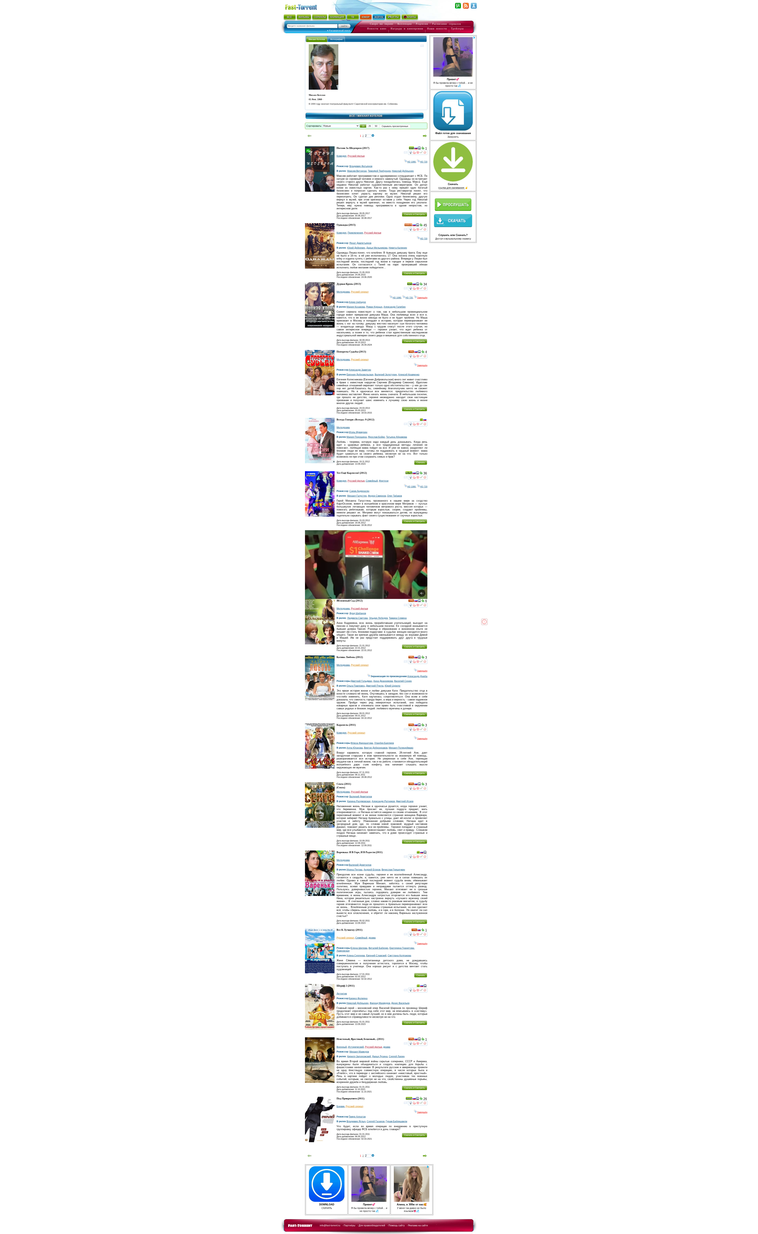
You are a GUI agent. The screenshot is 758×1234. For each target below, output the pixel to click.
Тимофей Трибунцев (379, 171)
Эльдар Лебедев (378, 618)
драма (372, 937)
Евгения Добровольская (360, 374)
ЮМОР (366, 17)
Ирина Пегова (354, 869)
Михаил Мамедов (359, 1051)
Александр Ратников (383, 801)
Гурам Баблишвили (396, 1121)
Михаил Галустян (357, 495)
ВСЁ (289, 17)
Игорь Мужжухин (358, 432)
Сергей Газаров (376, 1121)
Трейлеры (457, 28)
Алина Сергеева (356, 955)
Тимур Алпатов (357, 1116)
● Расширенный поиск (338, 30)
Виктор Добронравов (375, 747)
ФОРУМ (378, 17)
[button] (363, 126)
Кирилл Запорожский (359, 1056)
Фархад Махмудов (380, 1003)
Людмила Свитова (357, 618)
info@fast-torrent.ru (330, 1225)
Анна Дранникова (383, 681)
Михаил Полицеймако (401, 747)
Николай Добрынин (403, 171)
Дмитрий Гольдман (361, 681)
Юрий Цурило (392, 685)
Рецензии (422, 24)
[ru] (416, 148)
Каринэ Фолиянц (358, 998)
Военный (342, 1047)
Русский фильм (356, 156)
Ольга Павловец (356, 685)
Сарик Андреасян (359, 491)
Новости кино (377, 28)
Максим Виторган (357, 171)
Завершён (422, 297)
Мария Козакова (356, 306)
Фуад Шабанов (357, 613)
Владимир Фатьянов (360, 166)
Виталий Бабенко (378, 948)
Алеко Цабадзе (357, 302)
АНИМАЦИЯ (337, 17)
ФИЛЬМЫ (303, 17)
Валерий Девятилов (360, 796)
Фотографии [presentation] (336, 39)
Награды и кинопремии (407, 28)
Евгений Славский (376, 955)
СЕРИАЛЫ (320, 17)
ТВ (352, 17)
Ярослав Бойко (376, 437)
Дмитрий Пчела (375, 685)
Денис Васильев (400, 1003)
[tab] (316, 39)
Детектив (342, 993)
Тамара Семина (398, 618)
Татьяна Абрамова (396, 437)
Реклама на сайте (418, 1225)
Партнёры (349, 1225)
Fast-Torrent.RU (305, 6)
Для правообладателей (372, 1225)
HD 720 (423, 162)
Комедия (341, 156)
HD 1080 (411, 162)
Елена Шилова (359, 948)
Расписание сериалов (446, 24)
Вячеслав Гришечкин (393, 869)
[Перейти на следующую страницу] (425, 135)
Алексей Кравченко (408, 374)
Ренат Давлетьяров (360, 243)
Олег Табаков (394, 495)
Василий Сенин (403, 681)
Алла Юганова (355, 747)
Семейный (372, 480)
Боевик (340, 1106)
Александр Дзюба (417, 676)
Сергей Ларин (397, 1056)
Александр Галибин (395, 306)
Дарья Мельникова (376, 247)
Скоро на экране (381, 24)
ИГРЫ (395, 17)
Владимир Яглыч (356, 1121)
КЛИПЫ (411, 17)
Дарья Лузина (380, 1056)
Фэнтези (383, 480)
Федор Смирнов (377, 495)
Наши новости (437, 28)
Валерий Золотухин (386, 374)
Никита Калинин (398, 247)
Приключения (355, 232)
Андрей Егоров (372, 869)
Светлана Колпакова (399, 955)
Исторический (356, 1047)
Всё (352, 116)
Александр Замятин (360, 369)
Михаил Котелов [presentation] (317, 39)
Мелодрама (343, 291)
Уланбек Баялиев (384, 743)
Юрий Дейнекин (356, 247)
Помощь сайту (396, 1225)
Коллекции (405, 24)
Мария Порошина (357, 437)
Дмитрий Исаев (404, 801)
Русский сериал (360, 291)
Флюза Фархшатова (362, 743)
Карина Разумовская (359, 801)
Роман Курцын (374, 306)
